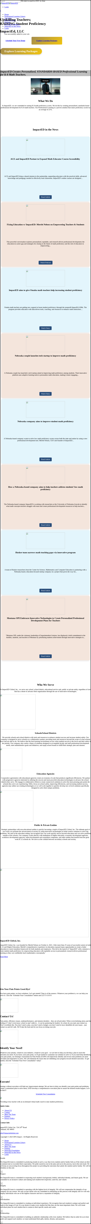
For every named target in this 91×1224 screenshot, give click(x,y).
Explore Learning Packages (46, 41)
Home (6, 1141)
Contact (7, 1112)
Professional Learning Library (14, 1142)
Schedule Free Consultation (45, 1094)
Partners (7, 1116)
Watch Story (45, 328)
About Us (7, 1144)
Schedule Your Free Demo (15, 41)
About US (8, 1110)
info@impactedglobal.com (9, 1133)
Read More (4, 957)
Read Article (45, 197)
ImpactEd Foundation (12, 1150)
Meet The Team (10, 1114)
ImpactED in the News (12, 1152)
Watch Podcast (45, 263)
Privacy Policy (9, 1118)
